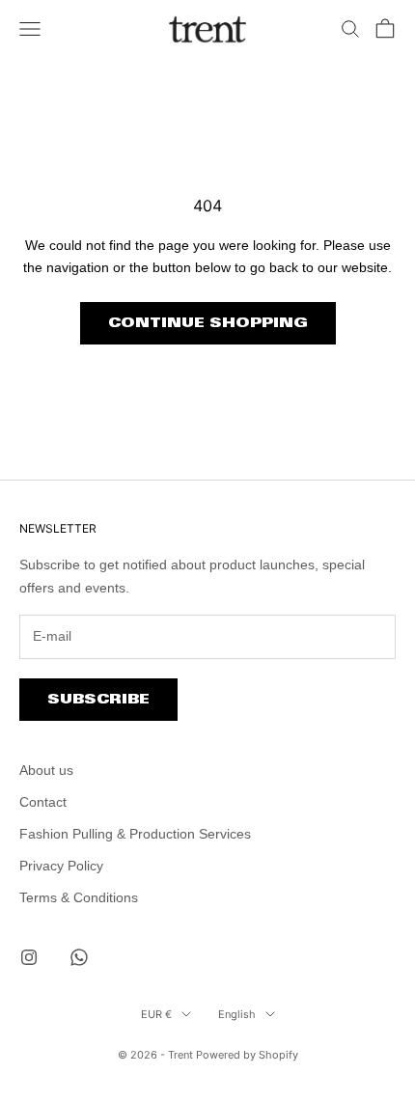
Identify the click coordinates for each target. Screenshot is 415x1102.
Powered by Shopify (247, 1054)
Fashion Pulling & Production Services (135, 833)
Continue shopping (208, 323)
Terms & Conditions (78, 897)
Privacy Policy (61, 865)
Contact (43, 802)
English (237, 1014)
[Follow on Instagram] (29, 957)
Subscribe (98, 699)
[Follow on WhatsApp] (79, 957)
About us (46, 770)
